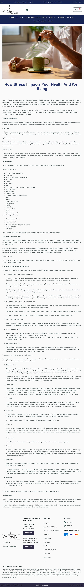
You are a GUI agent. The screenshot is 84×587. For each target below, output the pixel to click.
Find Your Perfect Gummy (33, 17)
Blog (45, 561)
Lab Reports (47, 557)
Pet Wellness (61, 17)
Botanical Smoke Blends (39, 21)
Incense (50, 21)
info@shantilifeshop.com (11, 546)
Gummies (18, 17)
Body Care (52, 17)
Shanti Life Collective (50, 549)
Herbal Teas (70, 17)
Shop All (11, 17)
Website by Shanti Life (42, 585)
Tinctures (44, 17)
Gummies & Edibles (49, 527)
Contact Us (47, 553)
